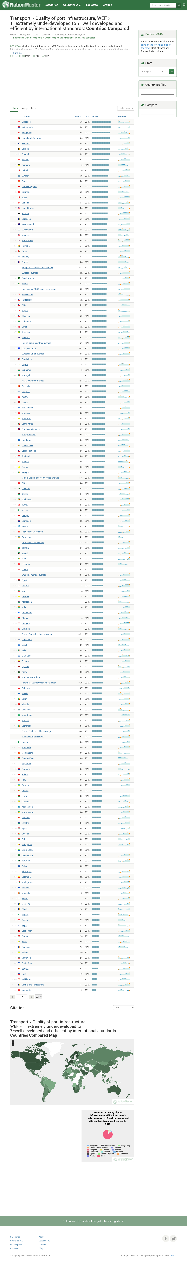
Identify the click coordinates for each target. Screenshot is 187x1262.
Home (13, 34)
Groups (108, 5)
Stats (35, 34)
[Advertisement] (72, 79)
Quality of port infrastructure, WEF (69, 34)
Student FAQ (44, 1240)
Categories (52, 5)
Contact (42, 1244)
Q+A (47, 56)
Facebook (165, 1238)
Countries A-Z (16, 1240)
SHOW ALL (17, 53)
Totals (14, 108)
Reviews (14, 1248)
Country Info (24, 34)
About (41, 1236)
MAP (27, 56)
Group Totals (28, 108)
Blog (41, 1248)
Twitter (173, 1238)
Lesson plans (16, 1244)
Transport (46, 34)
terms (173, 1255)
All (172, 71)
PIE (37, 56)
